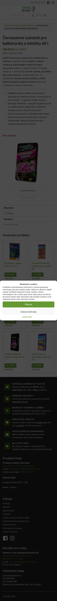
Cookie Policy (27, 317)
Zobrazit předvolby (29, 312)
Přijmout (28, 304)
